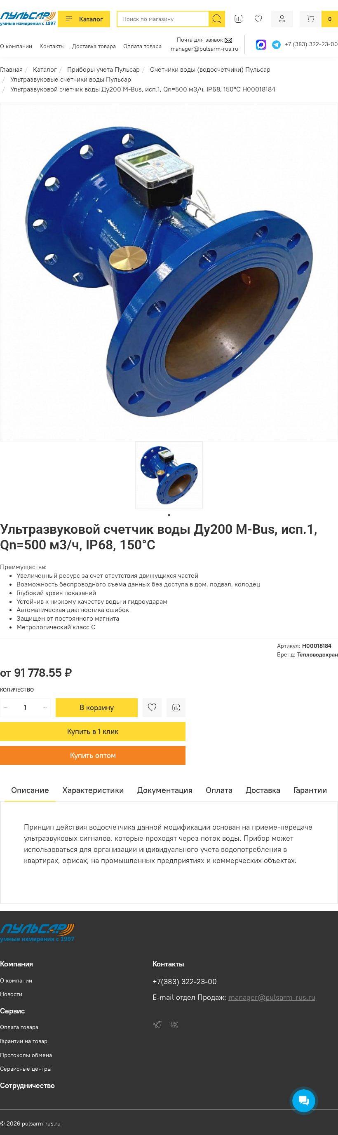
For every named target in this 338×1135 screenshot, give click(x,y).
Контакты (52, 46)
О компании (16, 46)
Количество (17, 690)
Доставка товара (94, 46)
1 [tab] (169, 515)
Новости (11, 994)
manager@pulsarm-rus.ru (204, 48)
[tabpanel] (169, 475)
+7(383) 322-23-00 (185, 981)
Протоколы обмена (26, 1055)
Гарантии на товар (23, 1041)
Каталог (91, 19)
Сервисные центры (26, 1068)
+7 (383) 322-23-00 (311, 44)
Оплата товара (142, 46)
